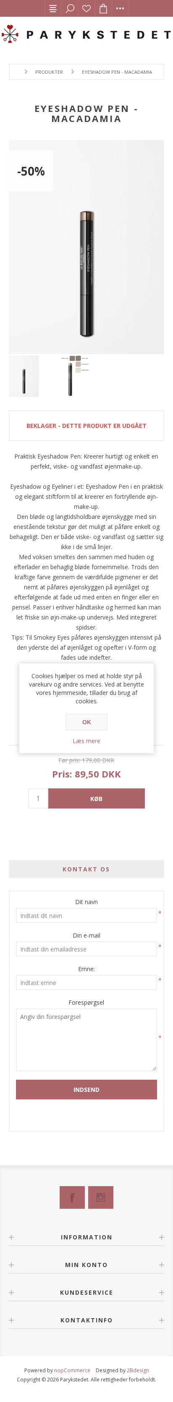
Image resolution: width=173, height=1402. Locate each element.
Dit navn (86, 902)
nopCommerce (72, 1370)
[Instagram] (100, 1197)
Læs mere (86, 741)
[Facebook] (72, 1197)
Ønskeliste (86, 8)
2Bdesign (138, 1370)
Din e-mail (86, 935)
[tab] (87, 869)
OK (86, 722)
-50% (31, 171)
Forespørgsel (86, 1002)
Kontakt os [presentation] (86, 869)
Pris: (62, 773)
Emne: (86, 969)
